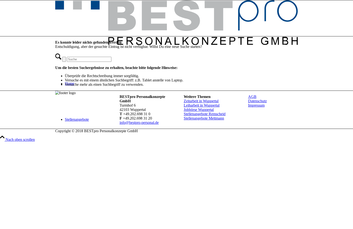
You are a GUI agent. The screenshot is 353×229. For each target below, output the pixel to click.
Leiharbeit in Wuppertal (201, 105)
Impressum (256, 105)
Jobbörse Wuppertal (199, 110)
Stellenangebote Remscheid (204, 114)
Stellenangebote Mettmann (204, 118)
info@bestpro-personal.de (139, 122)
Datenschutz (257, 101)
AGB (252, 97)
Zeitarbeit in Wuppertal (201, 101)
